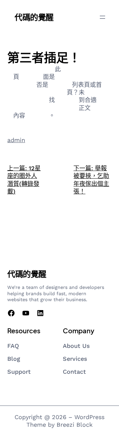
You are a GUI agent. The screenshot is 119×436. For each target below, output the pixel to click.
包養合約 (31, 76)
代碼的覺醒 (34, 17)
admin (16, 139)
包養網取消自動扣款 (52, 107)
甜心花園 (60, 84)
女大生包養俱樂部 (31, 69)
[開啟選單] (102, 17)
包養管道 (67, 99)
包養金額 (37, 115)
